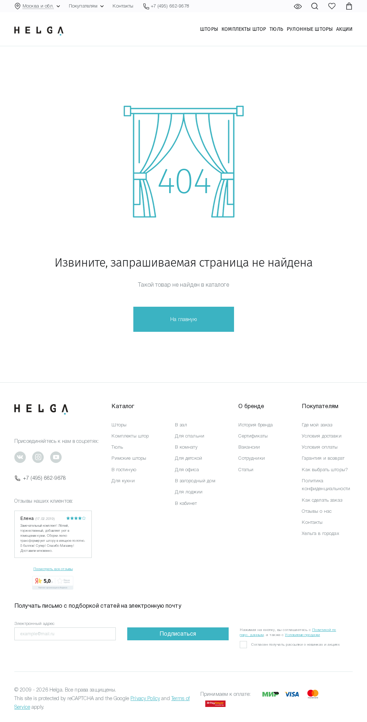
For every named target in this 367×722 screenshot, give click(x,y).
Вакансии (249, 447)
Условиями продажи (302, 635)
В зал (181, 424)
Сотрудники (251, 458)
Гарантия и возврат (323, 458)
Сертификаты (253, 436)
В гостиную (123, 469)
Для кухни (122, 480)
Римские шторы (128, 458)
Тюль (276, 29)
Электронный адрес (34, 623)
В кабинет (185, 503)
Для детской (188, 458)
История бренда (255, 424)
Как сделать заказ (322, 500)
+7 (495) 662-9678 (44, 478)
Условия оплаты (320, 447)
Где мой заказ (317, 424)
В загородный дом (195, 480)
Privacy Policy (145, 698)
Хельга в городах (320, 533)
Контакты (123, 6)
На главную (183, 319)
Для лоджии (188, 491)
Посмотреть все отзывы (53, 569)
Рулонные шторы (310, 29)
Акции (344, 29)
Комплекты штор (243, 29)
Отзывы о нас (317, 511)
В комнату (186, 447)
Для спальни (189, 436)
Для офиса (187, 469)
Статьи (245, 469)
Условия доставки (321, 436)
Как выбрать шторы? (325, 469)
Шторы (209, 29)
